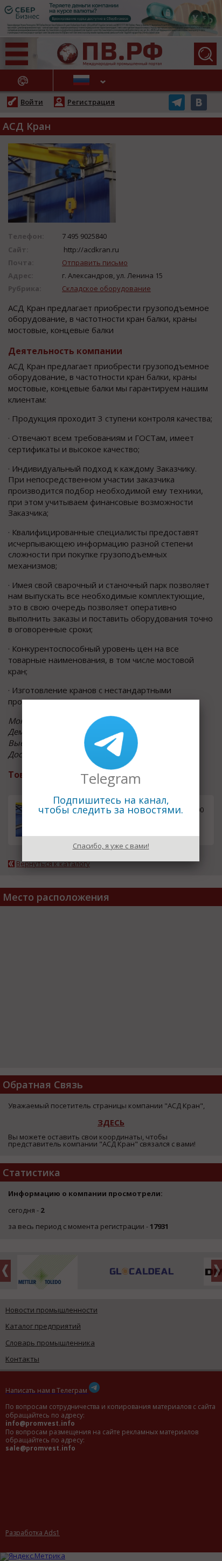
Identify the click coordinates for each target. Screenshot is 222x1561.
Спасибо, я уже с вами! (111, 846)
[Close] (199, 699)
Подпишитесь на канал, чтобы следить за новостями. (110, 804)
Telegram (110, 778)
